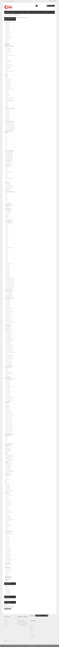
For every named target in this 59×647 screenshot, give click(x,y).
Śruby (6, 369)
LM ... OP (7, 169)
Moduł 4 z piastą (8, 324)
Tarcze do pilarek (8, 551)
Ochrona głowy (8, 483)
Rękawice (7, 482)
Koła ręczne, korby (8, 52)
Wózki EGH (7, 117)
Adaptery (7, 76)
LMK (6, 181)
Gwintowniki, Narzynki (8, 474)
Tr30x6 (7, 262)
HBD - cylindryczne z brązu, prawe (10, 283)
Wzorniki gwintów (8, 479)
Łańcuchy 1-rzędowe (8, 409)
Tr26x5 (7, 238)
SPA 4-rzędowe (8, 385)
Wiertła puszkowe (8, 560)
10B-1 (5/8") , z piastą (8, 426)
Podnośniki (7, 35)
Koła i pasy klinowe (7, 377)
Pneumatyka (6, 462)
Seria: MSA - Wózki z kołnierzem (10, 124)
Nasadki (7, 507)
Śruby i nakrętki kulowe (9, 296)
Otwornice (7, 544)
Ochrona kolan (7, 487)
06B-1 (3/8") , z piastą (8, 414)
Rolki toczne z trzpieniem (9, 446)
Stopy (6, 47)
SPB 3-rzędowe (8, 390)
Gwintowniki (7, 475)
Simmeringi (7, 405)
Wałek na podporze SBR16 (9, 154)
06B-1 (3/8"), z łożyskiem (9, 418)
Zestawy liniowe (7, 43)
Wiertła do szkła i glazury (9, 559)
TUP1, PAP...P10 (8, 211)
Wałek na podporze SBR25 (9, 157)
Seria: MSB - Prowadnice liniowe (10, 129)
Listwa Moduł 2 (8, 303)
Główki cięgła (7, 207)
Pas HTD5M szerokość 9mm (9, 349)
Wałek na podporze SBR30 (9, 158)
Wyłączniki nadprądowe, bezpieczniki (8, 102)
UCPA (6, 194)
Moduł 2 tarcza (8, 319)
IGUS (6, 170)
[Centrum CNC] (12, 7)
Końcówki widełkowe (8, 467)
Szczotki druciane (8, 547)
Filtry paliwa (7, 27)
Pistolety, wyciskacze (8, 516)
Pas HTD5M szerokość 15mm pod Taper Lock (9, 353)
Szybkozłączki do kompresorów (10, 471)
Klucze (7, 506)
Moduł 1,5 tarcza (8, 315)
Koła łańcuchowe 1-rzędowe (9, 413)
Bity (6, 535)
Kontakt (33, 12)
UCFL (6, 197)
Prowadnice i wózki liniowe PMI (9, 121)
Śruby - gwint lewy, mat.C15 (9, 263)
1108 (6, 438)
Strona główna (7, 12)
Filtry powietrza (8, 31)
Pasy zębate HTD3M (8, 344)
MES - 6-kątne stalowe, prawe (9, 280)
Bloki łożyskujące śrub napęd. (9, 291)
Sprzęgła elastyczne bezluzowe (10, 454)
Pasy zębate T (7, 360)
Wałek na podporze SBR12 (9, 153)
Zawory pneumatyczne (8, 466)
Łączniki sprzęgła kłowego (9, 459)
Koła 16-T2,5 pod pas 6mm (9, 356)
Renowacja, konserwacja (9, 36)
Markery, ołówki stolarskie (9, 511)
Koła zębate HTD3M (8, 332)
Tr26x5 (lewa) (7, 275)
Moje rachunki (6, 621)
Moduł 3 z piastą (8, 323)
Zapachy (7, 40)
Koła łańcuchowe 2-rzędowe (9, 430)
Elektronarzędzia (8, 532)
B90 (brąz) (7, 215)
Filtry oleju (7, 28)
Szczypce (7, 523)
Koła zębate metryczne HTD (9, 331)
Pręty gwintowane (8, 368)
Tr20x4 (7, 234)
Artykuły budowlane (7, 567)
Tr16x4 (7, 231)
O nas (17, 12)
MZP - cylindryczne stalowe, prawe (10, 279)
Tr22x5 (7, 235)
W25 (6, 142)
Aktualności (13, 12)
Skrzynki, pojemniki (8, 524)
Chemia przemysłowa (8, 576)
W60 (6, 149)
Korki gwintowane (8, 67)
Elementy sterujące (8, 68)
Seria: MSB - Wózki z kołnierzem (10, 128)
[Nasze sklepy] (10, 604)
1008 (6, 437)
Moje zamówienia (6, 620)
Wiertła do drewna (8, 555)
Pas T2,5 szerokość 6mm (9, 361)
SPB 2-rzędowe (8, 389)
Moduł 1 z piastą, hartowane (9, 311)
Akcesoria (7, 23)
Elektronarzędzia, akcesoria (8, 531)
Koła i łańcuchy (7, 406)
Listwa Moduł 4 (8, 307)
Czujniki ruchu (7, 80)
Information (7, 583)
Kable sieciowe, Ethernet (9, 84)
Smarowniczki (7, 450)
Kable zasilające (8, 85)
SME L (7, 177)
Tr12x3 (7, 227)
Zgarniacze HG (8, 113)
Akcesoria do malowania (9, 495)
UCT (6, 201)
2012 (6, 442)
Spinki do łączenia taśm (9, 328)
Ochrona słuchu (8, 486)
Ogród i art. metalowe (8, 563)
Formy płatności (27, 12)
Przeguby (7, 63)
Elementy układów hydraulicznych (10, 71)
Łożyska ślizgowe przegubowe (9, 219)
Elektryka (6, 75)
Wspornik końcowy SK (8, 161)
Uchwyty (7, 56)
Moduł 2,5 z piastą (8, 320)
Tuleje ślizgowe (8, 210)
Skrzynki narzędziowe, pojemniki (9, 434)
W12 (6, 137)
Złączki (7, 104)
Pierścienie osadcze (8, 60)
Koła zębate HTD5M (8, 336)
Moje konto (7, 616)
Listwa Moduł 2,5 (8, 304)
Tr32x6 (7, 242)
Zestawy (7, 528)
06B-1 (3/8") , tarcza (8, 417)
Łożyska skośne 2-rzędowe (9, 186)
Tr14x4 (7, 230)
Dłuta (6, 536)
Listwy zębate (7, 299)
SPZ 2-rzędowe (8, 394)
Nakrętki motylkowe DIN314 (9, 373)
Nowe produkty (32, 625)
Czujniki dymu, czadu (8, 79)
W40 (6, 146)
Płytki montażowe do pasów (9, 365)
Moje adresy (5, 622)
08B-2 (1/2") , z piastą (8, 433)
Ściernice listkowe (8, 548)
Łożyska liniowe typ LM (9, 166)
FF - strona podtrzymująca (9, 295)
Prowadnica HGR (8, 112)
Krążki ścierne (7, 543)
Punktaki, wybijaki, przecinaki (9, 519)
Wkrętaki (7, 527)
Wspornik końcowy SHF (9, 162)
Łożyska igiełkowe (8, 190)
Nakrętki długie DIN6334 (9, 372)
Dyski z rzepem (8, 539)
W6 (6, 133)
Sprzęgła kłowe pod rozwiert (9, 455)
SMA (6, 173)
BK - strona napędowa (8, 292)
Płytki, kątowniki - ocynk (9, 564)
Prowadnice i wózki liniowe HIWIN (9, 108)
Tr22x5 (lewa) (7, 272)
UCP (6, 193)
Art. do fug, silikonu (8, 571)
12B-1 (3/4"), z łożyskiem (9, 429)
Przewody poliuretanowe (9, 463)
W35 (6, 145)
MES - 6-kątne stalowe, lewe (9, 288)
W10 (6, 136)
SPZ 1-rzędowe (8, 393)
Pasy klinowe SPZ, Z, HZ (9, 401)
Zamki (6, 72)
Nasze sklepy (7, 593)
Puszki (7, 96)
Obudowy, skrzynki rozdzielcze (10, 88)
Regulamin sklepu (38, 12)
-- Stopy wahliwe (8, 48)
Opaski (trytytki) (8, 89)
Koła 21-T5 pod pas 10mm (9, 357)
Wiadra (7, 572)
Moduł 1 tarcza (8, 312)
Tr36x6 (7, 243)
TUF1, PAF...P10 (8, 214)
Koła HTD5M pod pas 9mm (9, 337)
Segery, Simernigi (7, 402)
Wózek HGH (7, 109)
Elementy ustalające (8, 64)
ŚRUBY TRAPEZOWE (8, 222)
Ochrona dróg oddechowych (9, 490)
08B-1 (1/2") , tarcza (8, 422)
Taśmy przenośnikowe (8, 327)
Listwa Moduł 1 (8, 300)
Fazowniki (7, 540)
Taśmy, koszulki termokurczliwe (10, 97)
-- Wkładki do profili (8, 51)
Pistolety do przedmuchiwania (9, 470)
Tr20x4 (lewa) (7, 271)
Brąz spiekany (7, 218)
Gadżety (7, 499)
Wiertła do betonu (8, 556)
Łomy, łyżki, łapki (8, 503)
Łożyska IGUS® (7, 44)
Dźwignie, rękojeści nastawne (9, 55)
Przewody (7, 92)
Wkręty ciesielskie (8, 376)
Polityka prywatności (45, 12)
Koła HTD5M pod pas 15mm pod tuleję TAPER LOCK (9, 341)
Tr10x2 (7, 250)
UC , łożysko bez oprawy (9, 202)
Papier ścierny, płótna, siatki (9, 568)
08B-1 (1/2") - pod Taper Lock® (10, 425)
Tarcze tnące (7, 552)
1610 (6, 441)
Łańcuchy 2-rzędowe (8, 410)
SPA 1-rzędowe (8, 381)
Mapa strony (31, 638)
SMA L (6, 174)
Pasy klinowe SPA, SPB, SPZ (9, 397)
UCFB (6, 198)
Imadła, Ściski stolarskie (9, 502)
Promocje (31, 624)
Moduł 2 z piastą (8, 316)
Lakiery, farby (7, 32)
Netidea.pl (8, 640)
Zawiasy (7, 59)
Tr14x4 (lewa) (7, 267)
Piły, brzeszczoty (8, 515)
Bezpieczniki (7, 24)
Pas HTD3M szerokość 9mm (9, 345)
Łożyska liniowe (7, 165)
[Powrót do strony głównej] (5, 14)
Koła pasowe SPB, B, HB (9, 386)
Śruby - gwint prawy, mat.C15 (9, 223)
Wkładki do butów (8, 491)
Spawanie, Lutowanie (8, 520)
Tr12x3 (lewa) (7, 266)
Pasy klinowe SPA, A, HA (9, 398)
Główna (31, 629)
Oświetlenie (7, 105)
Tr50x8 (7, 246)
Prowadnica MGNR (8, 116)
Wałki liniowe (7, 132)
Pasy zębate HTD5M (8, 348)
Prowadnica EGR (8, 120)
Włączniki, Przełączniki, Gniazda (10, 100)
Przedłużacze (7, 93)
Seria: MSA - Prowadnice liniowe (10, 125)
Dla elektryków (7, 498)
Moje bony (5, 625)
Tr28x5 (7, 239)
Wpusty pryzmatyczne (8, 451)
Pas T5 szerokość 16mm (9, 364)
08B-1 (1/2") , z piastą (8, 421)
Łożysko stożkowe (8, 189)
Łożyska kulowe (7, 182)
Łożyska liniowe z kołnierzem (9, 178)
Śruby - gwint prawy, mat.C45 (9, 247)
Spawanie (6, 580)
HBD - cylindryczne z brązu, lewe (10, 284)
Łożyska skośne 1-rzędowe (9, 185)
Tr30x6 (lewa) (7, 276)
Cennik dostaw (21, 12)
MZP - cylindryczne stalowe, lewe (10, 287)
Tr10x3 (7, 226)
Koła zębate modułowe (8, 308)
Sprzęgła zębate (8, 458)
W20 (6, 141)
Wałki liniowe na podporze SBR (9, 150)
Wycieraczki (7, 39)
